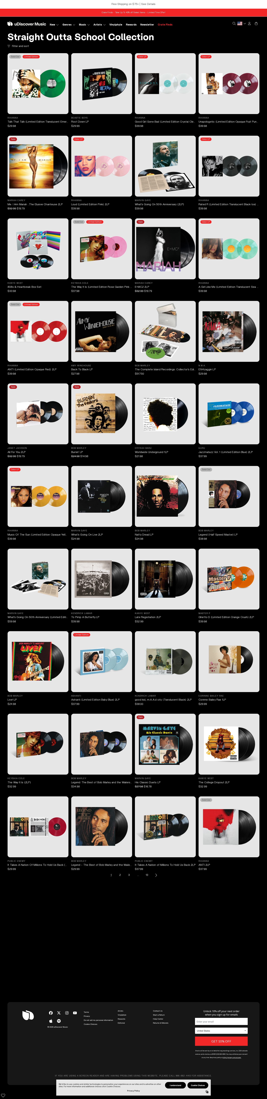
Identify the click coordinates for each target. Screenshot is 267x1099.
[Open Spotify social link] (58, 1021)
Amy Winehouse (81, 366)
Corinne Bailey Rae (211, 696)
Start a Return (159, 1015)
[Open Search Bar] (234, 23)
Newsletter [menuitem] (147, 24)
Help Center (158, 1019)
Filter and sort (20, 46)
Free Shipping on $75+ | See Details (133, 4)
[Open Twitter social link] (58, 1013)
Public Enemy (16, 861)
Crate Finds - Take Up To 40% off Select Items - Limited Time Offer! (133, 12)
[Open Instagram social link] (67, 1013)
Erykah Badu (143, 448)
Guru (202, 448)
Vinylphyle (122, 1015)
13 (147, 875)
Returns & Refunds (160, 1023)
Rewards (121, 1019)
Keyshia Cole (80, 283)
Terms (86, 1012)
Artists (120, 1011)
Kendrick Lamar (81, 613)
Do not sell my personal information (98, 1020)
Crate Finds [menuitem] (165, 24)
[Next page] (156, 875)
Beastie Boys (79, 118)
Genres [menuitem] (67, 24)
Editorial (121, 1023)
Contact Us (157, 1011)
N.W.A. (202, 366)
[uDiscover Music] (26, 23)
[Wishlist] (3, 1095)
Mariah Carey (16, 201)
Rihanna (13, 118)
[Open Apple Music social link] (50, 1021)
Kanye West (15, 283)
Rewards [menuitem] (131, 24)
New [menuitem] (52, 24)
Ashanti (76, 696)
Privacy (87, 1016)
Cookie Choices (90, 1024)
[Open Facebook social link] (50, 1013)
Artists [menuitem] (97, 24)
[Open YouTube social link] (75, 1013)
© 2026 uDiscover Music (57, 1027)
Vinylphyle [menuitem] (115, 24)
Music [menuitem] (82, 24)
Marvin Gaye (143, 201)
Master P (204, 613)
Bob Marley (142, 366)
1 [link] (111, 875)
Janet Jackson (17, 448)
